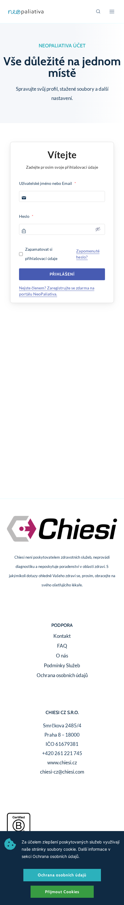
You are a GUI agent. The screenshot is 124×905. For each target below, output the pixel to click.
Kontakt (62, 636)
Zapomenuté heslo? (87, 253)
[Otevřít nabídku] (111, 11)
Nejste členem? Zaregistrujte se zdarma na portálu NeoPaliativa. (56, 290)
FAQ (62, 646)
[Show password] (98, 229)
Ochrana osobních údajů (62, 675)
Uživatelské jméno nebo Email (47, 183)
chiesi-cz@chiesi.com (62, 772)
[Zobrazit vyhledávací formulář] (98, 11)
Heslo (26, 216)
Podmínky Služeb (62, 665)
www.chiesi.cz (62, 762)
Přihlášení (62, 274)
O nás (62, 656)
